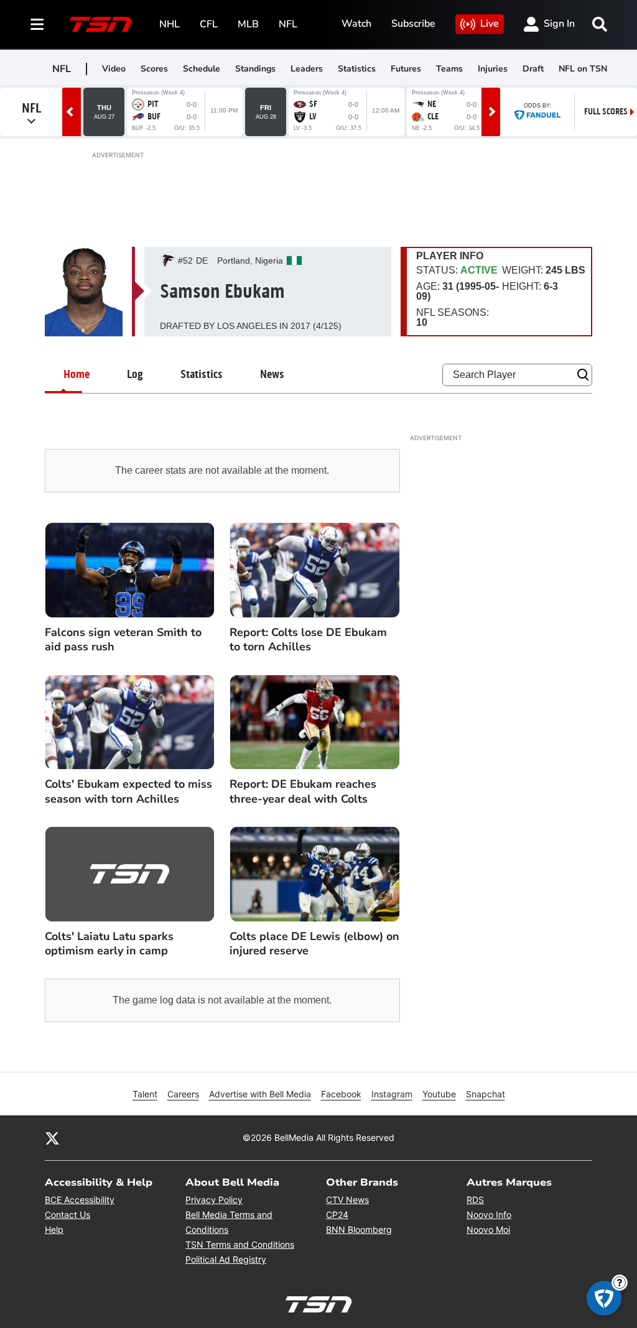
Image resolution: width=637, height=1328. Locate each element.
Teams (449, 69)
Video (114, 69)
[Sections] (37, 24)
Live (489, 23)
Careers (183, 1094)
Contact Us (67, 1214)
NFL (288, 24)
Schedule (201, 69)
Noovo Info (489, 1214)
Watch (356, 23)
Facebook (341, 1094)
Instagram (391, 1094)
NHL (169, 24)
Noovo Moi (488, 1229)
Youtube (439, 1094)
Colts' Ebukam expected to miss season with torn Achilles (128, 791)
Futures (406, 69)
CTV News (347, 1199)
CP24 (337, 1214)
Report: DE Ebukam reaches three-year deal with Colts (303, 791)
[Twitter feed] (52, 1137)
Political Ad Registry (225, 1259)
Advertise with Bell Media (260, 1094)
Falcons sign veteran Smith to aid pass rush (123, 639)
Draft (533, 69)
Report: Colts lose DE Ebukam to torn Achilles (308, 639)
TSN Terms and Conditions (239, 1244)
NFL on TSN (583, 69)
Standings (255, 69)
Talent (145, 1094)
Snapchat (485, 1094)
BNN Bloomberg (359, 1229)
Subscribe (413, 23)
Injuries (493, 69)
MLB (248, 24)
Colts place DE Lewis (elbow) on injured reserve (314, 943)
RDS (475, 1199)
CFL (209, 24)
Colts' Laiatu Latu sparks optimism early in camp (109, 943)
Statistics (357, 69)
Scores (154, 69)
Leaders (307, 69)
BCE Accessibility (79, 1199)
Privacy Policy (214, 1199)
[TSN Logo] (101, 24)
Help (54, 1229)
